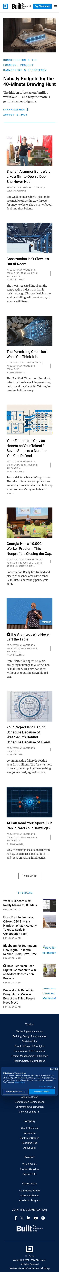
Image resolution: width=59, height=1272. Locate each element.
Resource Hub (29, 1142)
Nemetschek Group (40, 1268)
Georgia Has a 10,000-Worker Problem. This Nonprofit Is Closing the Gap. (29, 549)
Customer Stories (29, 1138)
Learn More (20, 1082)
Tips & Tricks (29, 1164)
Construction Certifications (29, 1101)
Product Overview (29, 1169)
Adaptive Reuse (29, 1097)
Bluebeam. (41, 1260)
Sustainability (29, 1041)
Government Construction (29, 1106)
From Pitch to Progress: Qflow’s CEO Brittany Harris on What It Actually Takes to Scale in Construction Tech (20, 925)
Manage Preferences (14, 1091)
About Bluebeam (29, 1128)
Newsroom (29, 1133)
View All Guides (28, 1111)
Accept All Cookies (41, 1091)
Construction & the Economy (29, 1051)
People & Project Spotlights (30, 1046)
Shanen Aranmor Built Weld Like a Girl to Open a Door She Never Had (28, 176)
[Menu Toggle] (55, 6)
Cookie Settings (45, 1087)
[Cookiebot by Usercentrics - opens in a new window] (43, 1069)
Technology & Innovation (29, 1031)
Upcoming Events (29, 1195)
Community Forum (29, 1190)
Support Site (29, 1174)
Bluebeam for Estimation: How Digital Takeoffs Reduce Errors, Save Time (20, 950)
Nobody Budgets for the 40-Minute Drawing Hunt (29, 81)
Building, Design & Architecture (29, 1036)
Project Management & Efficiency (29, 1056)
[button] (29, 876)
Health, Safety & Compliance (29, 1060)
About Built (29, 1147)
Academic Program (29, 1200)
